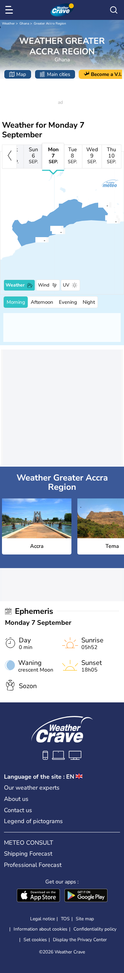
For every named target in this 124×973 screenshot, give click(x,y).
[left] (9, 156)
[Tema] (51, 231)
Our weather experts (32, 788)
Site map (85, 919)
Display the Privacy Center (80, 939)
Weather (8, 23)
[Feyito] (98, 205)
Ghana (24, 23)
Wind (43, 285)
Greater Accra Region (50, 23)
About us (16, 799)
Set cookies (35, 939)
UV (66, 285)
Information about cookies (40, 929)
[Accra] (35, 239)
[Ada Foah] (106, 221)
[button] (37, 240)
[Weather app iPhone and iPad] (38, 896)
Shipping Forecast (28, 854)
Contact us (18, 810)
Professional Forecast (33, 865)
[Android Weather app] (85, 896)
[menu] (10, 10)
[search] (113, 10)
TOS (65, 919)
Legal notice (42, 919)
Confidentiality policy (94, 929)
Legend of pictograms (33, 821)
